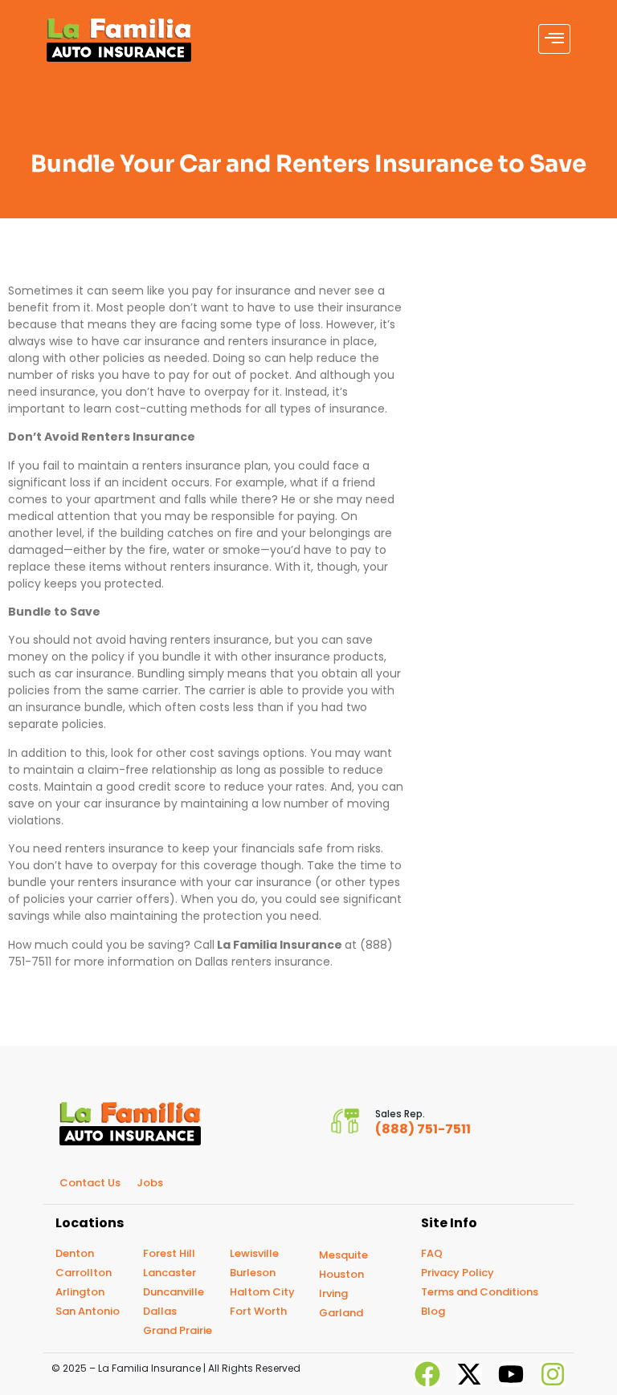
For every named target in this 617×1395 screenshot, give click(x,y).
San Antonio (87, 1311)
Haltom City (262, 1291)
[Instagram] (553, 1374)
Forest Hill (169, 1253)
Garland (341, 1312)
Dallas (160, 1311)
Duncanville (173, 1291)
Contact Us (90, 1182)
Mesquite (343, 1255)
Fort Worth (258, 1311)
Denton (74, 1253)
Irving (333, 1293)
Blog (433, 1311)
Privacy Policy (457, 1272)
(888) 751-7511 (423, 1129)
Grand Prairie (177, 1330)
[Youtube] (511, 1374)
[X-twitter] (469, 1374)
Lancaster (169, 1272)
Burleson (253, 1272)
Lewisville (254, 1253)
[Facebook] (427, 1374)
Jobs (150, 1182)
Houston (341, 1274)
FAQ (432, 1253)
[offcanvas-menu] (554, 39)
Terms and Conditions (479, 1291)
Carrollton (83, 1272)
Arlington (79, 1291)
